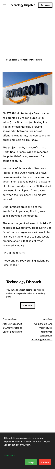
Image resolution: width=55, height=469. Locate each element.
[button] (4, 5)
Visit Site (27, 305)
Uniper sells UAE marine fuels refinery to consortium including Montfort (41, 331)
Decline (45, 462)
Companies (45, 5)
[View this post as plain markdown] (45, 44)
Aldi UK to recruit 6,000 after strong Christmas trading (12, 327)
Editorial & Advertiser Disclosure (25, 59)
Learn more (9, 455)
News (6, 16)
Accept (31, 462)
